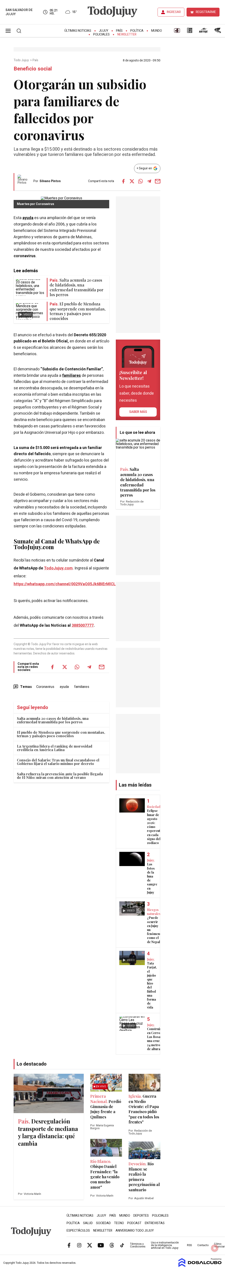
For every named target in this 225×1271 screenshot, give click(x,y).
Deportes (141, 1215)
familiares (71, 376)
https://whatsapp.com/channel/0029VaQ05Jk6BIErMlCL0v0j (68, 584)
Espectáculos (78, 1230)
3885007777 (83, 625)
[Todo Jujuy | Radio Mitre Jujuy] (203, 32)
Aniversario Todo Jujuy (135, 1230)
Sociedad (103, 1223)
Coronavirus (45, 686)
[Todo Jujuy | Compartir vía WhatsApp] (140, 181)
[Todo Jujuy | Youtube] (101, 1245)
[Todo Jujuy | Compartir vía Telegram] (149, 181)
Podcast (134, 1223)
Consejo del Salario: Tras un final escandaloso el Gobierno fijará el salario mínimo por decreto (58, 762)
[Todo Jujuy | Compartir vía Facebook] (123, 181)
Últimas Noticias (77, 30)
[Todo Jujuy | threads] (111, 1245)
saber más (138, 412)
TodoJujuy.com (58, 568)
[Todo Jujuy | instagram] (79, 1245)
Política (136, 30)
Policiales (101, 34)
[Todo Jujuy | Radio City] (189, 32)
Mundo (156, 30)
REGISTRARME (206, 12)
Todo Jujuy (21, 60)
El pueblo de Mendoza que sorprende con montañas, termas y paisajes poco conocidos (61, 734)
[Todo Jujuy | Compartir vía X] (132, 181)
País (119, 30)
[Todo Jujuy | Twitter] (89, 1245)
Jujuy (103, 30)
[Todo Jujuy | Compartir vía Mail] (157, 181)
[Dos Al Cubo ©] (200, 1266)
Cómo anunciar (219, 1245)
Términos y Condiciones (137, 1245)
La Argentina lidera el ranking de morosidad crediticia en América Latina (54, 748)
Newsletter (126, 34)
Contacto (203, 1245)
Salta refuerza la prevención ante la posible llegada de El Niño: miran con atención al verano (60, 776)
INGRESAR (174, 12)
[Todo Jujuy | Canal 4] (176, 32)
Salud (88, 1223)
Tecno (119, 1223)
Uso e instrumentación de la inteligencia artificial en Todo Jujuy (165, 1245)
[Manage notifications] (214, 1248)
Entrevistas (155, 1223)
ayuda (27, 218)
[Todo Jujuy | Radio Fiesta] (218, 32)
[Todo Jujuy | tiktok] (122, 1245)
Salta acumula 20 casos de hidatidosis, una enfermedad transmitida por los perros (53, 720)
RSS (189, 1245)
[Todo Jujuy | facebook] (69, 1245)
